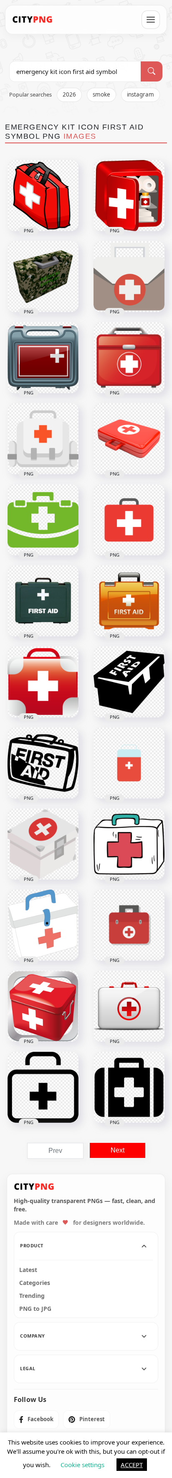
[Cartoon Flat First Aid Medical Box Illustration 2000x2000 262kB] (43, 844)
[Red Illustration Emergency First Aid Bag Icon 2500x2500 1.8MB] (129, 438)
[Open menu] (151, 19)
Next (117, 1150)
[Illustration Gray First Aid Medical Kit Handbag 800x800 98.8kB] (43, 357)
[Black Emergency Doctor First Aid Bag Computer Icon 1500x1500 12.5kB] (129, 1087)
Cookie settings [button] (82, 1464)
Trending (32, 1296)
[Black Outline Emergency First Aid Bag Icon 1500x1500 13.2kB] (43, 1087)
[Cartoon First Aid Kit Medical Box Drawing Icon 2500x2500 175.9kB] (43, 925)
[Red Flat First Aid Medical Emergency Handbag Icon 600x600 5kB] (129, 519)
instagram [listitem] (140, 94)
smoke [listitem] (101, 94)
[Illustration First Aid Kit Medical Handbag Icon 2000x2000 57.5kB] (43, 681)
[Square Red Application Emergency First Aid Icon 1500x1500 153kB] (43, 1006)
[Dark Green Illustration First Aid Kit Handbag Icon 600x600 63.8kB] (43, 600)
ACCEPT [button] (132, 1464)
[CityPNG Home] (32, 19)
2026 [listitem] (69, 94)
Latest (28, 1270)
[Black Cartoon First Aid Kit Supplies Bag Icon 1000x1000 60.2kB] (43, 763)
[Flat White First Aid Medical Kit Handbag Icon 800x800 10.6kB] (43, 438)
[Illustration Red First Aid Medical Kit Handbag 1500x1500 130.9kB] (129, 357)
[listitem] (36, 1419)
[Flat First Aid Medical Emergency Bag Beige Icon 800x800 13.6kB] (129, 276)
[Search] (151, 71)
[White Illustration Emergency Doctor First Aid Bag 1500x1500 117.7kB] (129, 1006)
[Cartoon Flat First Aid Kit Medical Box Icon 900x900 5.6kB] (129, 763)
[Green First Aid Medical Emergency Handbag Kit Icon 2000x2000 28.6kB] (43, 519)
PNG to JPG (35, 1309)
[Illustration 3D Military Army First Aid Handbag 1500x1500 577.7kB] (43, 276)
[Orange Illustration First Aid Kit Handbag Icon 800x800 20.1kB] (129, 600)
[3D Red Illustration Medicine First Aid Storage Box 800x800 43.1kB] (129, 195)
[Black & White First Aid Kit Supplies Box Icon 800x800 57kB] (129, 681)
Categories (34, 1283)
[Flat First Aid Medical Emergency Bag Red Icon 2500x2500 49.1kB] (129, 925)
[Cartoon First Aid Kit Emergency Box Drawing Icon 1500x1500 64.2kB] (129, 844)
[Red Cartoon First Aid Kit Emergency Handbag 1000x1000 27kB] (43, 195)
